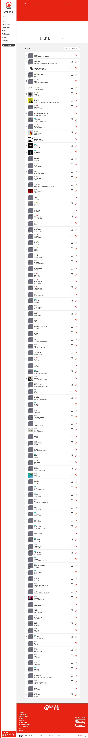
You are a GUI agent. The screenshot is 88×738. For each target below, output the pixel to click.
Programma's (6, 34)
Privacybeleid (21, 719)
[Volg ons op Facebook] (7, 12)
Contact (20, 729)
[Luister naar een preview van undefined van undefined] (72, 55)
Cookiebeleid (21, 721)
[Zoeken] (14, 17)
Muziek (4, 37)
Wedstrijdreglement (23, 717)
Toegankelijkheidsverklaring (25, 725)
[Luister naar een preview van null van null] (72, 61)
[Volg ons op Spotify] (10, 12)
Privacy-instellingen (23, 723)
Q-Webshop (5, 41)
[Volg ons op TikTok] (12, 12)
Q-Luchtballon (6, 28)
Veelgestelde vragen (23, 715)
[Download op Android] (80, 725)
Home (3, 21)
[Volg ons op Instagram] (5, 12)
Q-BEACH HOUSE (6, 24)
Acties (4, 31)
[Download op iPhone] (80, 721)
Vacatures (21, 731)
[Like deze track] (76, 55)
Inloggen (9, 45)
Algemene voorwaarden (23, 727)
